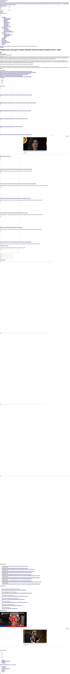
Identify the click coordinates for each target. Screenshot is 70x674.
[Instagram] (2, 654)
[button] (9, 6)
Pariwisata (4, 43)
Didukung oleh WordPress (4, 664)
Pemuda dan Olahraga (6, 42)
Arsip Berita (4, 666)
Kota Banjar (6, 20)
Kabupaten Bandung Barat (8, 31)
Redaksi (3, 660)
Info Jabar (4, 17)
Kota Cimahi (6, 29)
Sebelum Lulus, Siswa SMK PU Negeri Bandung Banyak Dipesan (13, 599)
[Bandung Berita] (3, 5)
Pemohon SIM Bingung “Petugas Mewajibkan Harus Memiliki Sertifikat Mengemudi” (17, 593)
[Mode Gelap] (0, 7)
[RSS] (2, 658)
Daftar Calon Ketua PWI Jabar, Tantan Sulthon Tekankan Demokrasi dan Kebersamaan (15, 76)
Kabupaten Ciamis (7, 22)
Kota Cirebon (6, 25)
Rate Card (3, 669)
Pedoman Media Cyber (6, 661)
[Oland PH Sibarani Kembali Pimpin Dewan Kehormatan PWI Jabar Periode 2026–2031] (6, 109)
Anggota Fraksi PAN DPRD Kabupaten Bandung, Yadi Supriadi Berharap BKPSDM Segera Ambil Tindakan (37, 3)
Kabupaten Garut (7, 19)
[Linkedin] (2, 655)
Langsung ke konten (3, 0)
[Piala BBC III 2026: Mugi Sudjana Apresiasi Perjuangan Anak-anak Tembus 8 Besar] (17, 572)
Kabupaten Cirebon (7, 26)
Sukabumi (5, 21)
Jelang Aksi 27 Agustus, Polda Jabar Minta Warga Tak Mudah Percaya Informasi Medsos (41, 2)
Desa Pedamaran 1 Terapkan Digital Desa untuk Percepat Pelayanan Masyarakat (16, 580)
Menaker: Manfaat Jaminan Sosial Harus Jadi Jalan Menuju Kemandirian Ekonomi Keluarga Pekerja (18, 72)
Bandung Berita (3, 54)
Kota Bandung (6, 28)
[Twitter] (2, 653)
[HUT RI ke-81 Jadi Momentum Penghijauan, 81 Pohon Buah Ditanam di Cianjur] (6, 117)
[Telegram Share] (2, 82)
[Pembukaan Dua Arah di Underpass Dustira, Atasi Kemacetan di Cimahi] (15, 566)
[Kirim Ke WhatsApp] (2, 84)
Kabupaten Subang (7, 18)
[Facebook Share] (2, 79)
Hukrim (3, 44)
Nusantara (4, 32)
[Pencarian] (0, 8)
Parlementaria (4, 41)
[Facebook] (2, 652)
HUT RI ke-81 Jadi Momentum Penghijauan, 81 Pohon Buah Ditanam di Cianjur (14, 74)
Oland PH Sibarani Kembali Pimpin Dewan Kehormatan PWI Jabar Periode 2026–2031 (15, 73)
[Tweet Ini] (2, 80)
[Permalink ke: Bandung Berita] (1, 52)
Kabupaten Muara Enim (8, 34)
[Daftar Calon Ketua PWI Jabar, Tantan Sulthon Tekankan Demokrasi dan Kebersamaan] (6, 133)
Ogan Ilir (5, 37)
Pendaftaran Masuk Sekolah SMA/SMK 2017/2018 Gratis (12, 605)
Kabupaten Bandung (7, 30)
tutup (1, 11)
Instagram (4, 667)
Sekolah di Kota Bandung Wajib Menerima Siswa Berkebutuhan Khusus (14, 602)
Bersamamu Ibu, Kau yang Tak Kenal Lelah (9, 608)
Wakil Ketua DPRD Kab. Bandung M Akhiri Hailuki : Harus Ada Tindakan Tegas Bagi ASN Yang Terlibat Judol (21, 583)
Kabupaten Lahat (7, 33)
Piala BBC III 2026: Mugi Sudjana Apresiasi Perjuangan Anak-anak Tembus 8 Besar (16, 574)
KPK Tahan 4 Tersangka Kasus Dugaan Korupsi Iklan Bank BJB (11, 75)
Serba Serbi (4, 40)
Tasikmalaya (6, 24)
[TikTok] (2, 657)
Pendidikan (4, 38)
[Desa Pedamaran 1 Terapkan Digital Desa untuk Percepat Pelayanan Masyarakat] (17, 578)
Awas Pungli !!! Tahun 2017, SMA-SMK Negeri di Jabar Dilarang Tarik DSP (15, 596)
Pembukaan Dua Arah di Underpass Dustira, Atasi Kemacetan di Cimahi (12, 2)
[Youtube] (2, 656)
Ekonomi (3, 39)
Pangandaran (6, 23)
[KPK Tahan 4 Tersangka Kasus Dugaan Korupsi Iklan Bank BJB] (6, 125)
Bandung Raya (4, 27)
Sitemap (3, 662)
